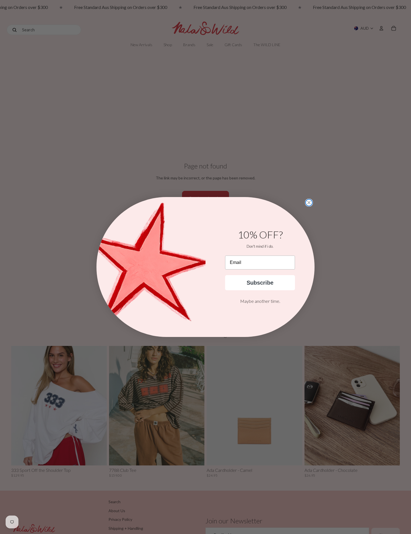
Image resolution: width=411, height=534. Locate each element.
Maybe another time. (260, 301)
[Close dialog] (309, 202)
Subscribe (260, 283)
